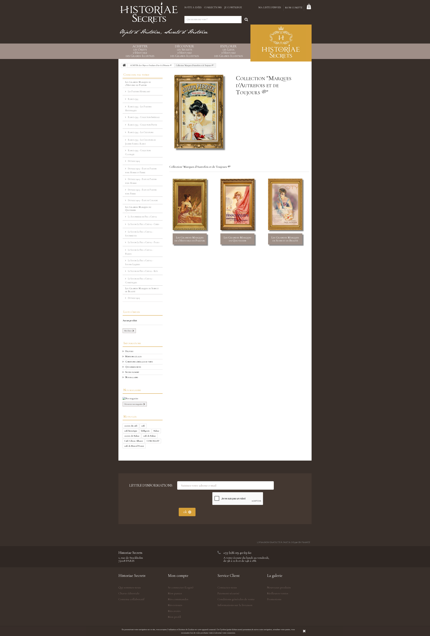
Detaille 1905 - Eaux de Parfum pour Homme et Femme (141, 170)
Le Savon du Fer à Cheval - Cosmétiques (139, 280)
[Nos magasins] (143, 398)
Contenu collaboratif (131, 599)
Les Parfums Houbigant (138, 91)
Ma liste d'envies (270, 7)
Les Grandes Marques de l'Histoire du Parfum (190, 239)
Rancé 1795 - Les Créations (140, 132)
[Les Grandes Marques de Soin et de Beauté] (285, 204)
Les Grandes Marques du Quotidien (237, 239)
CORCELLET (153, 441)
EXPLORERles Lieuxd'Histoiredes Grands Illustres (228, 51)
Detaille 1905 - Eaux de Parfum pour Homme (141, 181)
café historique (130, 430)
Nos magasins (131, 377)
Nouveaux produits (279, 587)
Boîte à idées (193, 7)
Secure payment (132, 372)
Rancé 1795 (132, 99)
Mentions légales (133, 356)
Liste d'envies (131, 312)
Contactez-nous (227, 587)
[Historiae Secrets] (148, 11)
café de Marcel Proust (134, 446)
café (143, 425)
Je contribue (233, 7)
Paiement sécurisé (228, 593)
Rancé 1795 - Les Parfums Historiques (138, 108)
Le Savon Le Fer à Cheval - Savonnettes (139, 233)
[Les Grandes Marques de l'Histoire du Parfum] (190, 204)
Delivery (129, 351)
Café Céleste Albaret (133, 441)
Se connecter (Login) (180, 587)
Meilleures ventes (277, 593)
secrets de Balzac (131, 436)
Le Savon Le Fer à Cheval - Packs (143, 242)
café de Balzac (149, 436)
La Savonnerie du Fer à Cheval (142, 216)
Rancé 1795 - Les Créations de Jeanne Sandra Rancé (140, 141)
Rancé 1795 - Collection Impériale (143, 117)
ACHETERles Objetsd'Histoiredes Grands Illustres (140, 51)
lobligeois (145, 430)
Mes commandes (178, 599)
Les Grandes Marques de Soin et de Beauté (285, 239)
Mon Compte (293, 7)
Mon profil (174, 617)
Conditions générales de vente (139, 361)
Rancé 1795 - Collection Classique (138, 152)
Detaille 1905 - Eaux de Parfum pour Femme (141, 191)
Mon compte (178, 575)
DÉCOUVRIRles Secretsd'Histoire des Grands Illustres (184, 51)
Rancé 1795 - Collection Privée (142, 124)
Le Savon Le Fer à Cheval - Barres (139, 252)
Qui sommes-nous (133, 366)
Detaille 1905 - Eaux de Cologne (142, 200)
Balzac (156, 430)
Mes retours (175, 605)
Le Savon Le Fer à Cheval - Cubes (143, 224)
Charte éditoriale (129, 593)
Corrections (213, 7)
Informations (132, 343)
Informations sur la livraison (235, 605)
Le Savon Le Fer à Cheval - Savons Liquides (139, 262)
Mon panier (175, 593)
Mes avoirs (174, 611)
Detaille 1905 (133, 161)
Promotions (274, 599)
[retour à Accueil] (124, 66)
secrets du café (130, 425)
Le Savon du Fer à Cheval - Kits (142, 271)
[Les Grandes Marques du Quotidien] (237, 204)
